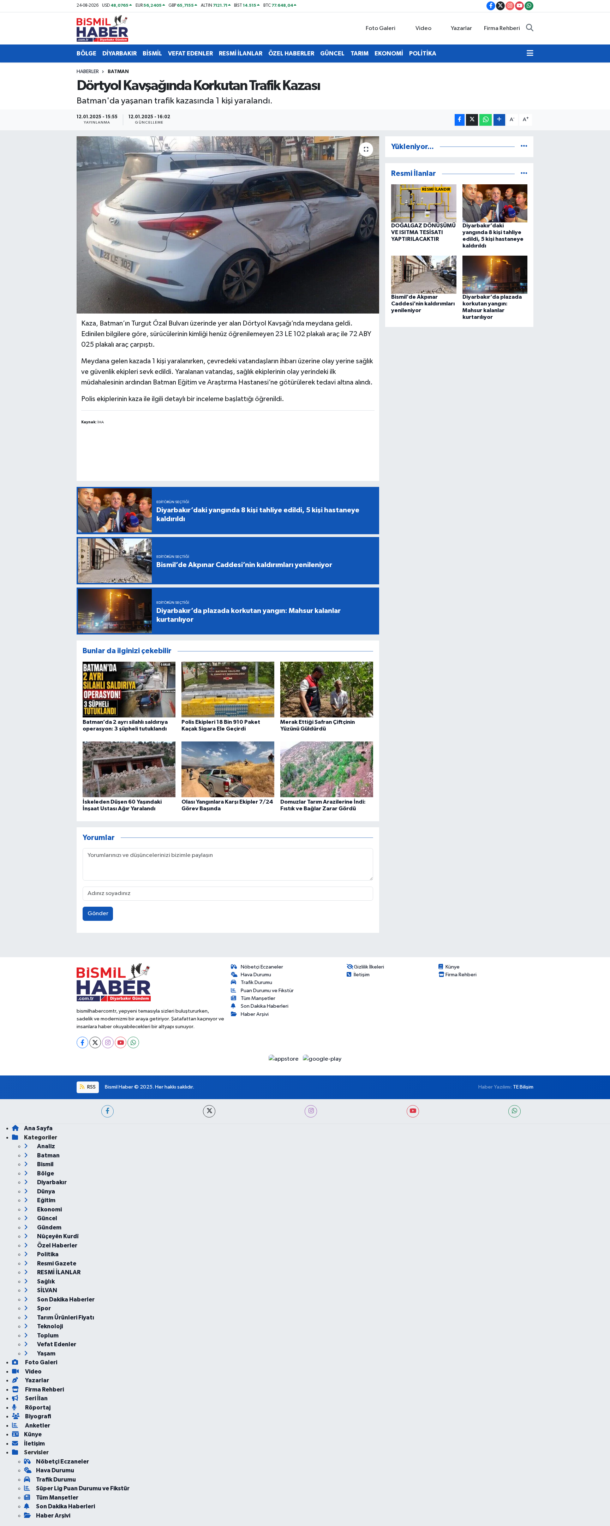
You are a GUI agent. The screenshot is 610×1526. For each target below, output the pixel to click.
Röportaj (37, 1408)
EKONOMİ (389, 53)
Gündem (48, 1227)
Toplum (47, 1336)
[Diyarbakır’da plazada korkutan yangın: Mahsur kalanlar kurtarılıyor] (495, 275)
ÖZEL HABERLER (291, 53)
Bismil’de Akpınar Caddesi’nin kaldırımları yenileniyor (423, 303)
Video (423, 28)
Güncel (46, 1218)
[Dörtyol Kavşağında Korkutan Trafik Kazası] (228, 225)
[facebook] (107, 1111)
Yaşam (45, 1354)
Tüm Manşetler (258, 998)
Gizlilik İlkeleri (369, 967)
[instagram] (311, 1111)
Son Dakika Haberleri (264, 1006)
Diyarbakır (51, 1182)
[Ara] (529, 28)
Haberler (88, 71)
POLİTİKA (422, 53)
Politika (47, 1254)
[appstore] (284, 1059)
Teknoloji (49, 1326)
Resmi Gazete (56, 1263)
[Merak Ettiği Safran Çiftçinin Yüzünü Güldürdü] (326, 689)
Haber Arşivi (255, 1014)
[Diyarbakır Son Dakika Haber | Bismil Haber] (102, 28)
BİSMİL (152, 53)
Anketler (37, 1426)
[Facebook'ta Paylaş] (460, 120)
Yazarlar (461, 28)
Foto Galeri (380, 28)
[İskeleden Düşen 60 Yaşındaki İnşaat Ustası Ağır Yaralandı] (129, 769)
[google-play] (322, 1059)
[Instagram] (108, 1042)
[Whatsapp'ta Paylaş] (485, 120)
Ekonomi (49, 1209)
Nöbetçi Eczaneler (262, 967)
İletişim (362, 974)
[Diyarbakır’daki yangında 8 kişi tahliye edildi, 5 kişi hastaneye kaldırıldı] (495, 203)
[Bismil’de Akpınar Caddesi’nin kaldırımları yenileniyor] (423, 275)
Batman (118, 71)
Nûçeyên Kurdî (57, 1236)
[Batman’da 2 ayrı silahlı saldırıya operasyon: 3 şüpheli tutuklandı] (129, 689)
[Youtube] (120, 1042)
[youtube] (413, 1111)
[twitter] (209, 1111)
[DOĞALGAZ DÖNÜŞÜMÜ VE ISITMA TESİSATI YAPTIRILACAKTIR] (423, 203)
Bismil (45, 1164)
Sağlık (45, 1281)
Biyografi (37, 1416)
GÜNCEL (332, 53)
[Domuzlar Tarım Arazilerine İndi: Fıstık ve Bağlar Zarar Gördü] (326, 769)
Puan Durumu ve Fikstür (267, 990)
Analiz (45, 1146)
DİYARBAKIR (119, 53)
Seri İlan (36, 1398)
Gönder (98, 914)
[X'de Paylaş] (472, 120)
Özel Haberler (56, 1245)
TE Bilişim (523, 1087)
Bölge (45, 1173)
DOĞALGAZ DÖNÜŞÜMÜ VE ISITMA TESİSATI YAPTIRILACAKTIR (423, 232)
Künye (452, 967)
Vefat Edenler (56, 1344)
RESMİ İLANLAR (240, 53)
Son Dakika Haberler (65, 1299)
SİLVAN (46, 1290)
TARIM (360, 53)
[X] (95, 1042)
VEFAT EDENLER (190, 53)
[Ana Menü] (530, 53)
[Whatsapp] (133, 1042)
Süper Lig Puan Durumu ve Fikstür (83, 1488)
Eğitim (45, 1200)
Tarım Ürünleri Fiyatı (65, 1318)
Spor (43, 1308)
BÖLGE (86, 53)
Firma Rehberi (502, 28)
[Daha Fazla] (499, 120)
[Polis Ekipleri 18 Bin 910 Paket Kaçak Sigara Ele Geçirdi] (227, 689)
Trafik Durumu (256, 982)
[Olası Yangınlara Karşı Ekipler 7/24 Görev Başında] (227, 769)
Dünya (45, 1191)
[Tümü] (524, 147)
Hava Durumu (256, 974)
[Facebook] (82, 1042)
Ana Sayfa (38, 1128)
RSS (91, 1087)
